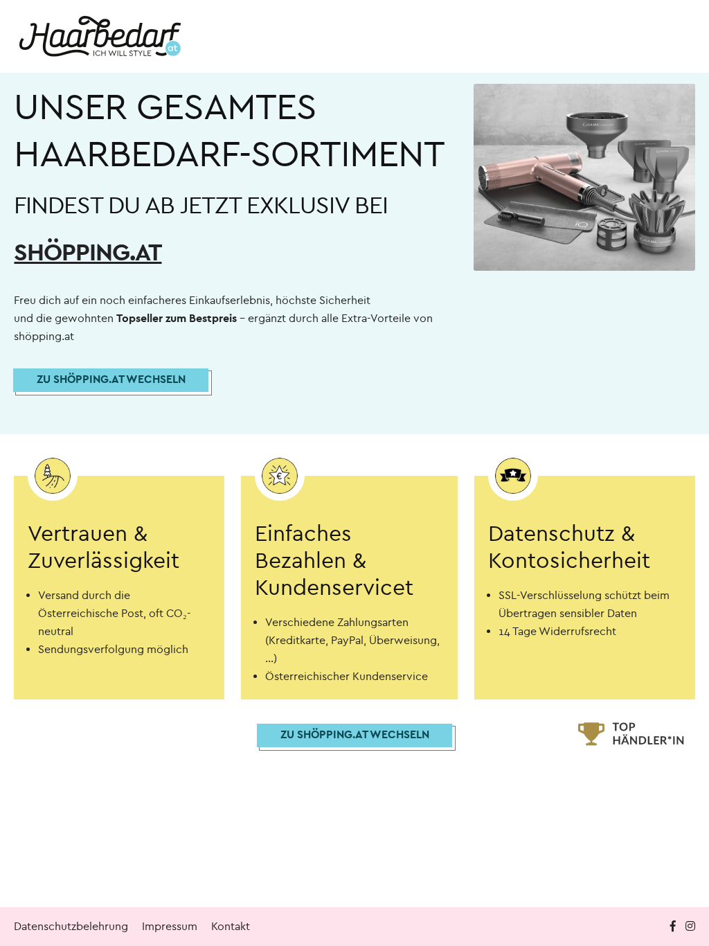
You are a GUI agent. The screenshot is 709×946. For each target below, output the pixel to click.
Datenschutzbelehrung (71, 926)
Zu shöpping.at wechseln (111, 379)
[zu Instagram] (690, 926)
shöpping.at (87, 252)
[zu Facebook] (674, 926)
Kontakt (230, 926)
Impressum (169, 926)
